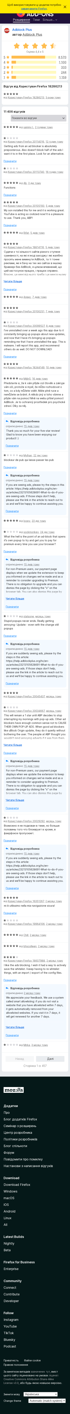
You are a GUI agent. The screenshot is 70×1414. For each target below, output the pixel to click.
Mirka (27, 1044)
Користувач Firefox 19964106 (26, 923)
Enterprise (11, 1269)
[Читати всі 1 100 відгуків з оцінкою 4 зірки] (33, 62)
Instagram (11, 1320)
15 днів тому (31, 426)
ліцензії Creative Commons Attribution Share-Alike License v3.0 (31, 1379)
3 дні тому (34, 183)
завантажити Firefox (34, 8)
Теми (36, 19)
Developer (11, 1301)
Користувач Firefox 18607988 (26, 960)
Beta (7, 1250)
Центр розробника (18, 1132)
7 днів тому (39, 296)
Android (9, 1211)
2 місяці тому (53, 901)
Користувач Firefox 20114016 (26, 141)
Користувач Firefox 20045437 (26, 696)
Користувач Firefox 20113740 (26, 171)
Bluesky (9, 1340)
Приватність (11, 1360)
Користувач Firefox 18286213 (26, 97)
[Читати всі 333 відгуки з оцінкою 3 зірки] (33, 67)
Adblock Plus (22, 30)
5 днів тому (53, 205)
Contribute (12, 1294)
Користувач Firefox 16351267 (26, 901)
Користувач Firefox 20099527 (26, 325)
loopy (27, 520)
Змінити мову (12, 1394)
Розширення (21, 19)
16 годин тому (54, 171)
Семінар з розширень (20, 1126)
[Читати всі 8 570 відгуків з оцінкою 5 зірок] (33, 57)
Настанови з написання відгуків (28, 1166)
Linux (7, 1218)
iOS (6, 1205)
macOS (9, 1198)
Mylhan (28, 455)
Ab (25, 183)
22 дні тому (40, 455)
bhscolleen (30, 946)
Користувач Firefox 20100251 (26, 311)
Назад (19, 1059)
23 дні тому (39, 520)
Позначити (10, 161)
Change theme (12, 1400)
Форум (9, 1152)
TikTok (9, 1333)
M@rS (27, 378)
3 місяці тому (39, 1044)
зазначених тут (40, 1371)
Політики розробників (20, 1139)
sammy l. (29, 127)
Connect (10, 1287)
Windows (10, 1191)
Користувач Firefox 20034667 (26, 710)
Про (7, 1112)
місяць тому (43, 616)
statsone (29, 616)
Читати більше (13, 281)
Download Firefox (17, 1185)
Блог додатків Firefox (20, 1119)
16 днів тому (40, 378)
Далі (50, 1059)
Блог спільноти (15, 1146)
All (5, 1225)
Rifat (26, 232)
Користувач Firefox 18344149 (26, 367)
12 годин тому (54, 141)
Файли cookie (32, 1360)
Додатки (11, 1106)
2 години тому (44, 127)
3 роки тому (53, 97)
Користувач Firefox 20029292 (26, 821)
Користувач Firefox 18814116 (26, 247)
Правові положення (16, 1364)
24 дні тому (47, 532)
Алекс (27, 296)
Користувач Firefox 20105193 (26, 205)
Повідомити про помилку (23, 1159)
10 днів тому (54, 367)
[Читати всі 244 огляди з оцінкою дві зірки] (33, 72)
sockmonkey (31, 532)
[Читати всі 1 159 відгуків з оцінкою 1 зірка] (33, 77)
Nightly (9, 1243)
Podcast (10, 1346)
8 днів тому (53, 325)
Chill (26, 935)
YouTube (10, 1326)
